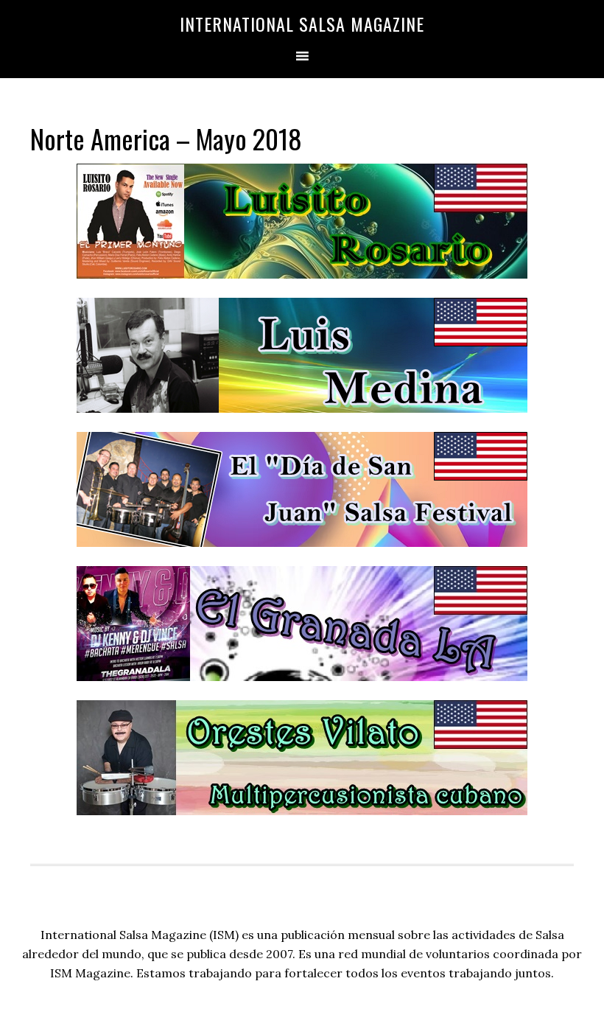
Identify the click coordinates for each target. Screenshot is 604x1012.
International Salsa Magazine (302, 23)
